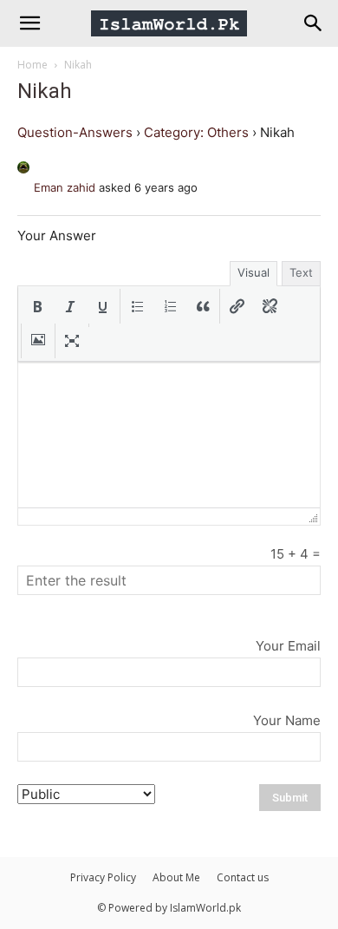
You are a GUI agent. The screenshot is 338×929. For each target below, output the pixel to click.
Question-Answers (75, 132)
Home (32, 64)
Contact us (243, 877)
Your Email (288, 646)
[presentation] (37, 306)
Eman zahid (64, 187)
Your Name (287, 720)
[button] (37, 306)
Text (301, 272)
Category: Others (196, 132)
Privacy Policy (103, 877)
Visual (253, 272)
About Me (176, 877)
